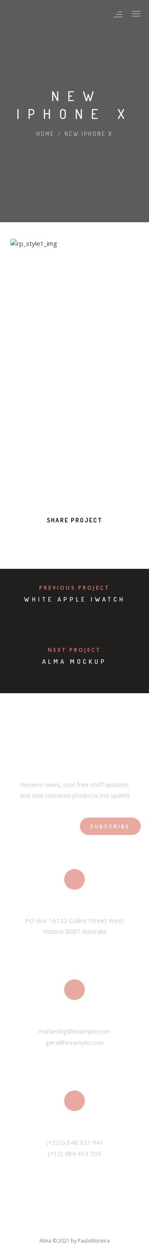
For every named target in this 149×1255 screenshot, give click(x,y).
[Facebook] (30, 1225)
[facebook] (37, 538)
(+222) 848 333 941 (74, 1142)
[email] (111, 538)
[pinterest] (81, 538)
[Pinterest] (101, 1225)
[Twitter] (48, 1225)
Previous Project (74, 587)
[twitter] (52, 538)
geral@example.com (74, 1042)
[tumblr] (96, 538)
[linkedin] (67, 538)
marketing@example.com (74, 1031)
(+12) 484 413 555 (74, 1153)
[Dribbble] (119, 1225)
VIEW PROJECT (41, 482)
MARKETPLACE (115, 285)
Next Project (74, 649)
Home (45, 133)
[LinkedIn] (65, 1225)
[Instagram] (83, 1225)
